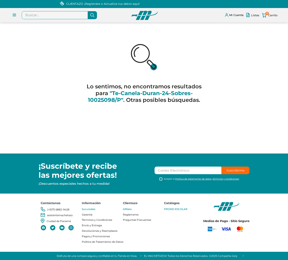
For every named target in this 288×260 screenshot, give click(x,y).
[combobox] (59, 15)
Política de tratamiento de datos (193, 178)
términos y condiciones (226, 178)
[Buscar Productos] (92, 15)
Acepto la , (201, 179)
